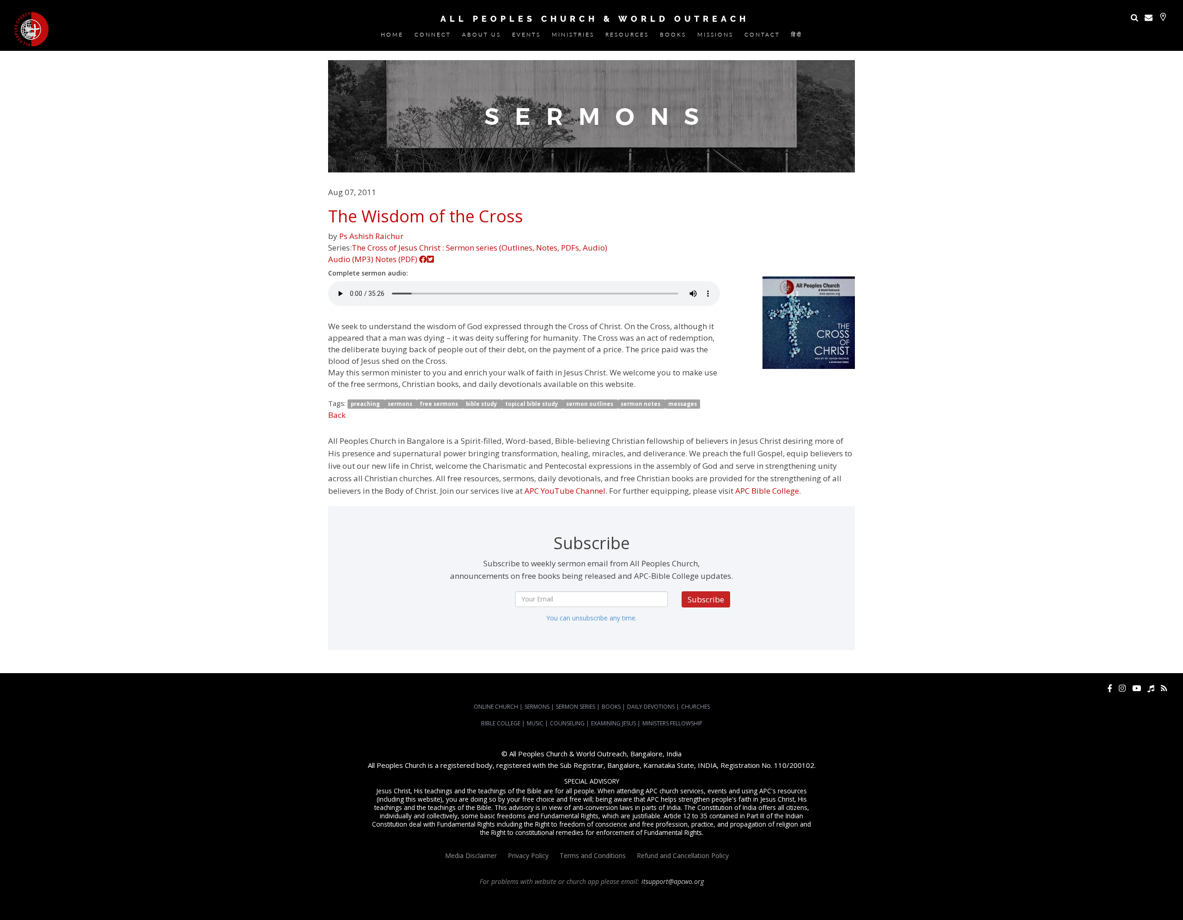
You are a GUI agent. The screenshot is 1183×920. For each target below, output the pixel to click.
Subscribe (706, 599)
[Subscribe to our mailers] (1149, 17)
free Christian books (1095, 898)
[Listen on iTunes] (1150, 688)
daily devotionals (1146, 898)
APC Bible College (767, 490)
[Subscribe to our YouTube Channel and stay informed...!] (1136, 688)
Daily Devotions (651, 707)
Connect (433, 36)
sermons (401, 403)
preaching (366, 403)
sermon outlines (590, 403)
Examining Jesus (613, 723)
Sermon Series (575, 707)
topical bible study (532, 403)
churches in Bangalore (779, 898)
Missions (715, 36)
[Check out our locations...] (1163, 17)
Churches (695, 707)
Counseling (567, 723)
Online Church (496, 707)
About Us (481, 36)
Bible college (462, 906)
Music (535, 723)
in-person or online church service (172, 898)
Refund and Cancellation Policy (683, 855)
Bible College (500, 723)
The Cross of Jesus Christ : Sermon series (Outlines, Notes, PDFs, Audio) (479, 247)
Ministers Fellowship (672, 723)
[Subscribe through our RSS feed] (1164, 688)
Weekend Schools (605, 906)
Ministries (573, 36)
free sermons (439, 403)
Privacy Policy (528, 855)
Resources (627, 36)
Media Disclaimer (471, 855)
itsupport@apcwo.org (672, 881)
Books (673, 36)
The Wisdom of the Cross (425, 216)
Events (526, 36)
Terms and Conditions (593, 855)
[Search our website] (1134, 17)
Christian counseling (657, 906)
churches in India (842, 898)
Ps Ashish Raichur (371, 236)
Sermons (536, 707)
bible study (482, 403)
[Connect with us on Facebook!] (1109, 688)
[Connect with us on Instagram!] (1122, 688)
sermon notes (641, 403)
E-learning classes (557, 906)
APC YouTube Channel (564, 490)
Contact (762, 36)
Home (392, 36)
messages (682, 403)
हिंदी (796, 36)
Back (337, 415)
